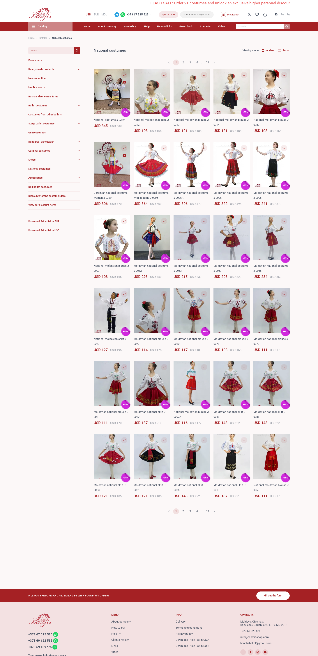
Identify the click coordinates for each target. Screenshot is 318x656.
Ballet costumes (37, 105)
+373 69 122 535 (40, 641)
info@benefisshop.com (254, 637)
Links (114, 646)
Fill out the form (273, 595)
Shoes (32, 159)
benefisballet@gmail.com (255, 643)
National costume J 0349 (109, 119)
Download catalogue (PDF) (196, 14)
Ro (282, 14)
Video (221, 26)
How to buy (130, 26)
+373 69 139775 (40, 647)
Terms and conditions (189, 627)
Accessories (35, 177)
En (276, 14)
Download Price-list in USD (192, 639)
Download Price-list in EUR (192, 646)
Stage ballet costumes (41, 123)
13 (207, 62)
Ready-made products (41, 69)
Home (87, 26)
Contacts (205, 26)
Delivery (181, 621)
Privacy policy (184, 633)
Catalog (43, 38)
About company (107, 26)
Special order (168, 14)
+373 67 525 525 (138, 14)
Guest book (186, 26)
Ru (288, 14)
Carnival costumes (39, 150)
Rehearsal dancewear (41, 141)
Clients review (120, 639)
